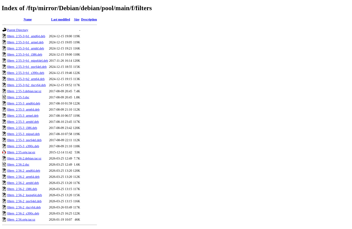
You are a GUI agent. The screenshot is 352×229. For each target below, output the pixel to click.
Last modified (60, 19)
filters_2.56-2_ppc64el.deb (24, 201)
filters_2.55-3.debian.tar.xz (24, 91)
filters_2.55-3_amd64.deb (23, 103)
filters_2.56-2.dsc (18, 164)
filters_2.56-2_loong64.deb (24, 195)
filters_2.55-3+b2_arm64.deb (26, 79)
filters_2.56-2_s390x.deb (23, 213)
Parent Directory (17, 30)
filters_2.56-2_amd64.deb (23, 170)
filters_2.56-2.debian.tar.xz (24, 158)
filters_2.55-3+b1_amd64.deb (26, 36)
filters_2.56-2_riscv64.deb (24, 207)
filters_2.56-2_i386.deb (22, 189)
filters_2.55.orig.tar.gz (21, 152)
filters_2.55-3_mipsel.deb (23, 134)
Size (76, 19)
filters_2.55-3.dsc (18, 97)
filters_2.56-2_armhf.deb (23, 183)
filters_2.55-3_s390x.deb (23, 146)
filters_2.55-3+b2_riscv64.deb (26, 85)
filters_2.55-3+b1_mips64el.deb (27, 60)
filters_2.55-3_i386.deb (22, 128)
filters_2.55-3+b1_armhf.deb (25, 48)
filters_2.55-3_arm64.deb (23, 109)
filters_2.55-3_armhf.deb (23, 121)
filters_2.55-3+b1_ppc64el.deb (27, 66)
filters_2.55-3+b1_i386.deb (24, 54)
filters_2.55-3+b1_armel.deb (25, 42)
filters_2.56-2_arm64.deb (23, 176)
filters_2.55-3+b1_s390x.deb (25, 73)
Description (89, 19)
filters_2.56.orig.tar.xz (21, 219)
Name (28, 19)
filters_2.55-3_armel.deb (22, 115)
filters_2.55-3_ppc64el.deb (24, 140)
